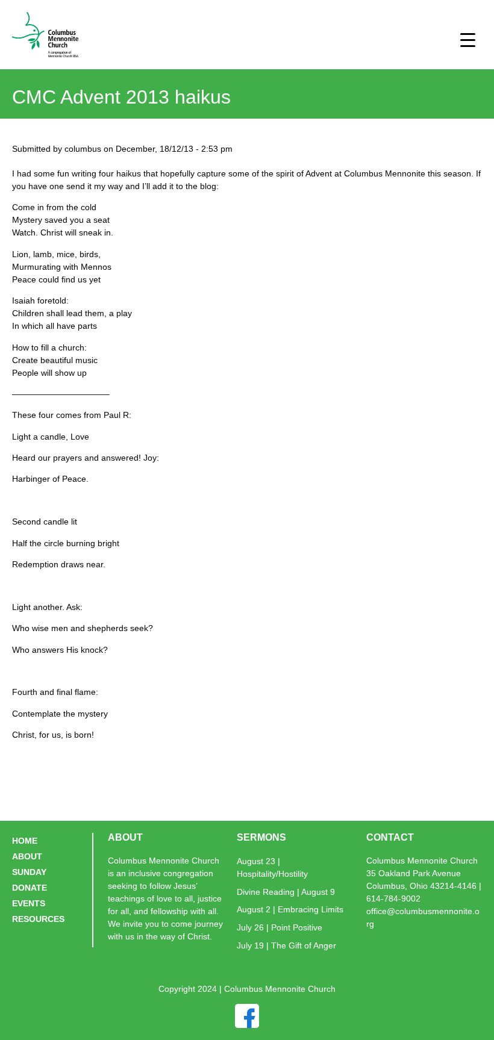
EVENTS (28, 903)
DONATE (29, 887)
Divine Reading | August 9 (286, 892)
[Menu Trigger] (467, 39)
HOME (24, 840)
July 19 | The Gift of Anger (286, 945)
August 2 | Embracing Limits (290, 909)
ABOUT (27, 856)
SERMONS (261, 837)
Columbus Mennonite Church (422, 860)
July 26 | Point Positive (279, 927)
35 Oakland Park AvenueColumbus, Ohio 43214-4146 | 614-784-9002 (423, 885)
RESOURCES (38, 919)
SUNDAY (29, 872)
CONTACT (390, 837)
